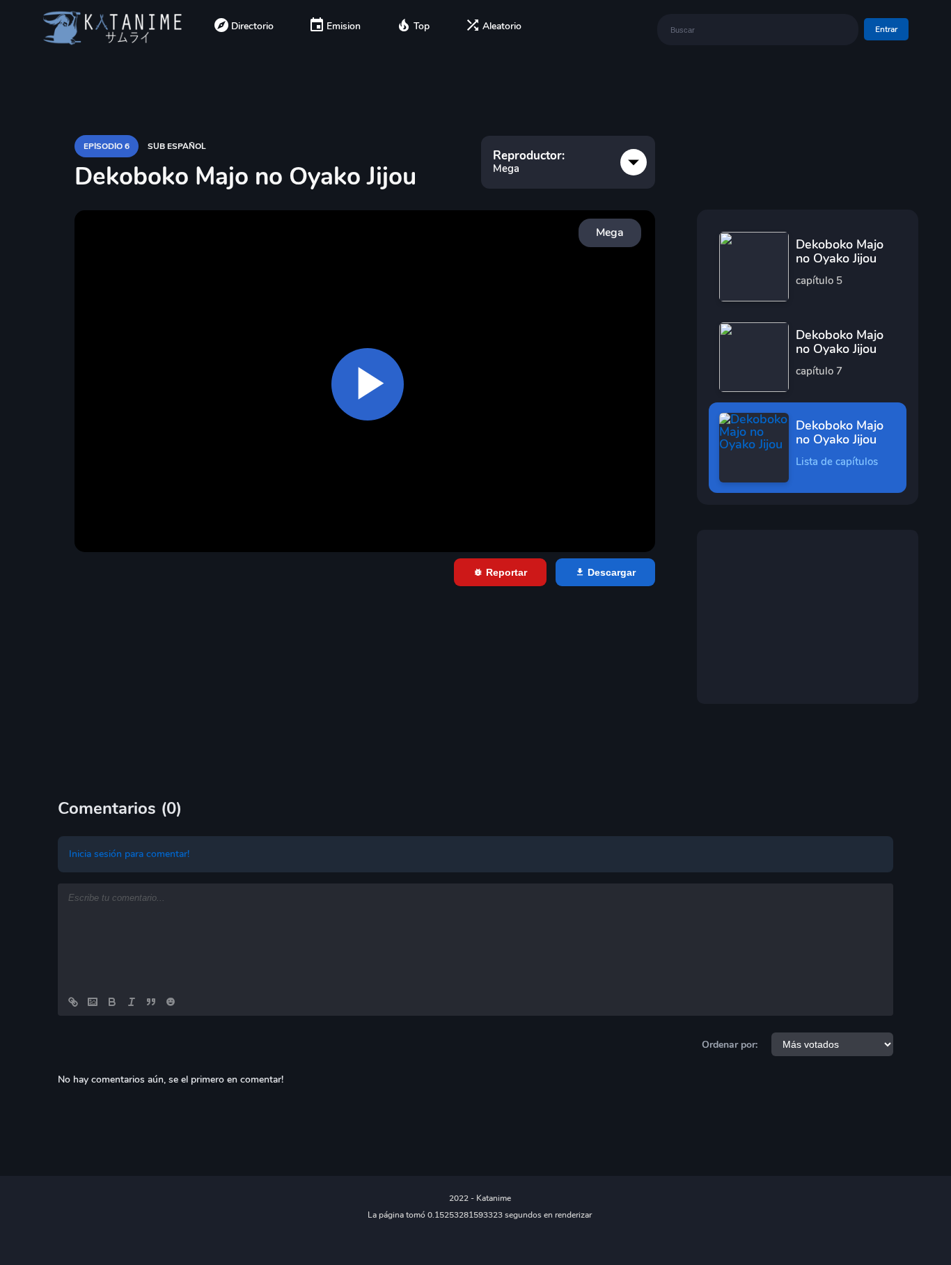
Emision (344, 26)
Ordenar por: (729, 1044)
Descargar (610, 572)
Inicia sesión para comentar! (129, 854)
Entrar (886, 29)
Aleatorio (501, 26)
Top (422, 26)
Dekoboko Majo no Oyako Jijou (839, 262)
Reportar (505, 572)
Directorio (252, 26)
